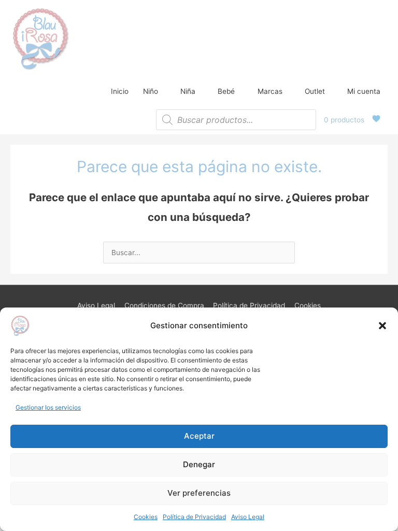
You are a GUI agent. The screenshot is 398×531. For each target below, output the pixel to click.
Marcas (270, 91)
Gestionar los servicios (48, 407)
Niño (150, 91)
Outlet (315, 91)
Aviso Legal (247, 517)
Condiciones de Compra (164, 305)
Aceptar (199, 436)
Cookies (146, 517)
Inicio (120, 91)
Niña (187, 91)
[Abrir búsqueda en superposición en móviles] (236, 119)
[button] (382, 325)
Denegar (199, 464)
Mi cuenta (363, 91)
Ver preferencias (199, 493)
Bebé (226, 91)
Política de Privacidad (194, 517)
